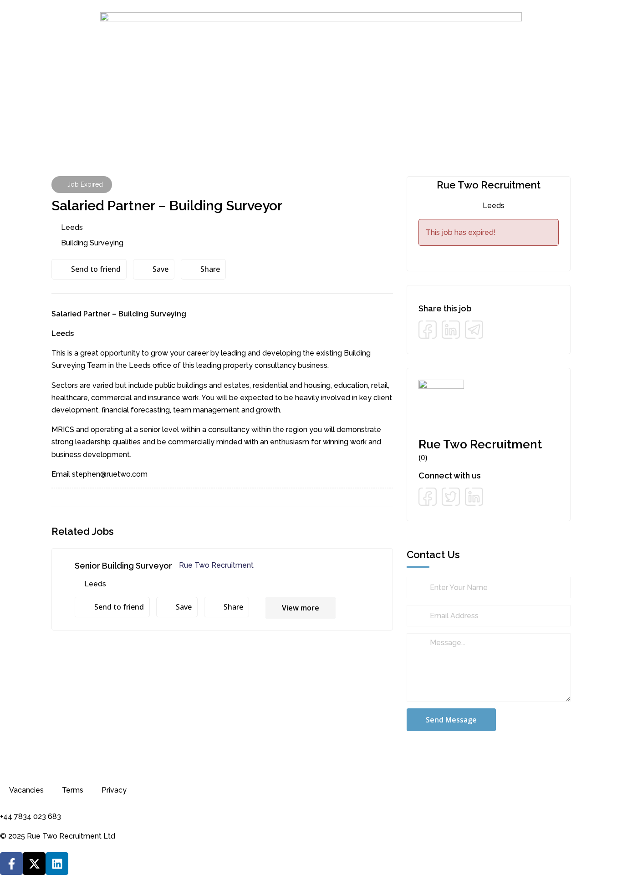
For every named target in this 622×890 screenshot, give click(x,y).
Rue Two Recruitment (488, 185)
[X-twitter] (34, 863)
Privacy (114, 790)
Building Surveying (92, 243)
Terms (72, 790)
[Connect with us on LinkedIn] (474, 497)
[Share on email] (474, 329)
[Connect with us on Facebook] (427, 497)
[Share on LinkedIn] (451, 329)
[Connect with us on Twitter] (451, 497)
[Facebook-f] (11, 863)
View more (300, 608)
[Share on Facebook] (427, 329)
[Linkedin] (57, 863)
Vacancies (26, 790)
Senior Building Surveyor (123, 565)
